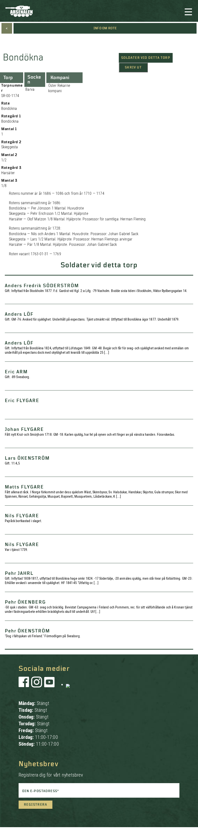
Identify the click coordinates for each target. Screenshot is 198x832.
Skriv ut (133, 67)
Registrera (35, 805)
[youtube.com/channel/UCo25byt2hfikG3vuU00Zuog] (49, 684)
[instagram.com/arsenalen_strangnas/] (37, 684)
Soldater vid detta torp (145, 58)
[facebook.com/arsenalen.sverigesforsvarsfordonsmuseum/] (25, 684)
